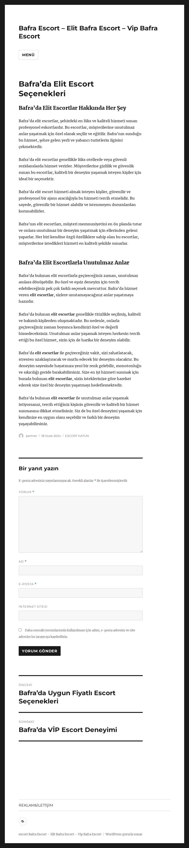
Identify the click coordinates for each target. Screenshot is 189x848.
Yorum (26, 492)
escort (23, 834)
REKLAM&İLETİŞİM (36, 805)
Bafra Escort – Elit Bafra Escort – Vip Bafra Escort (65, 834)
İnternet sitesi (33, 606)
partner (31, 436)
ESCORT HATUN (77, 436)
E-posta (28, 584)
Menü (28, 55)
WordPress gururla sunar (124, 834)
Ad (23, 561)
